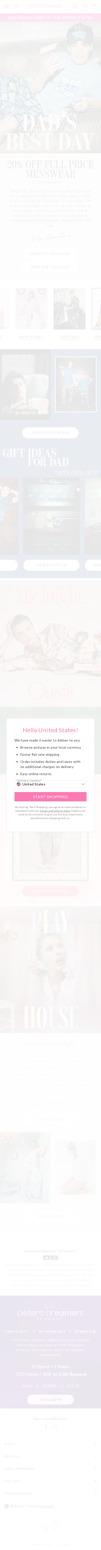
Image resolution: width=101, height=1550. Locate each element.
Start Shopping (50, 796)
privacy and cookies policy (55, 810)
